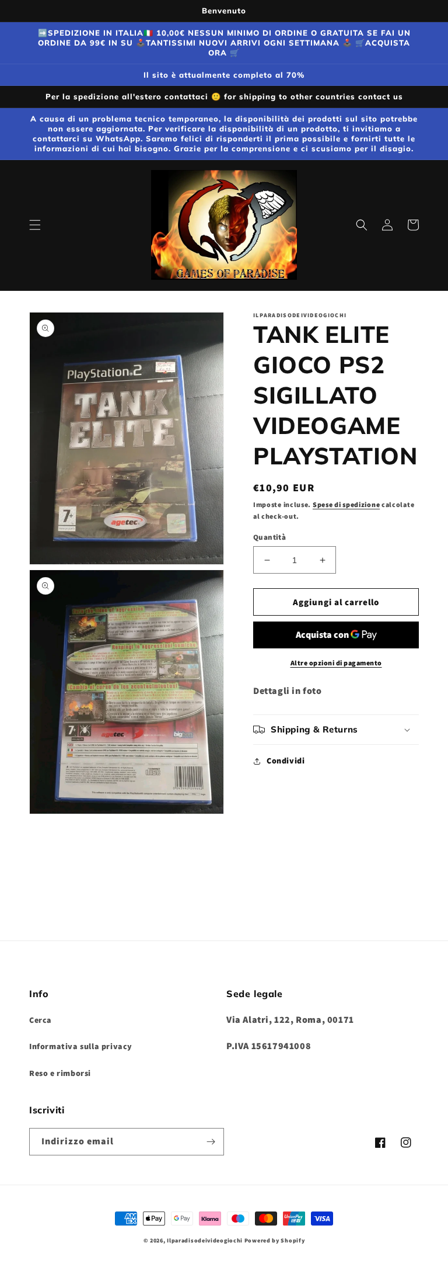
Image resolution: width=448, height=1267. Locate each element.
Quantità (269, 537)
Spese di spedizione (346, 504)
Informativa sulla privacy (80, 1046)
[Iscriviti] (210, 1141)
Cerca (40, 1020)
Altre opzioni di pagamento (336, 662)
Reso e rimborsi (60, 1073)
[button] (35, 225)
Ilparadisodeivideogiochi (205, 1240)
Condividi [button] (285, 760)
